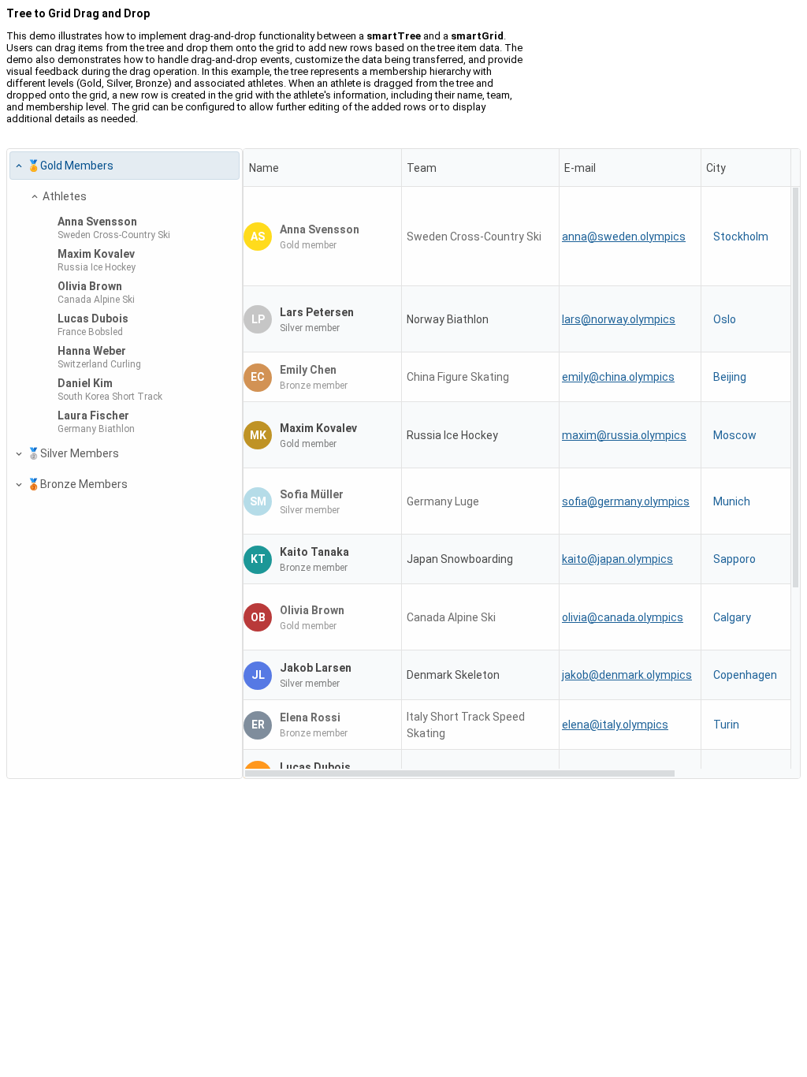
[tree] (124, 463)
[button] (18, 166)
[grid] (522, 463)
